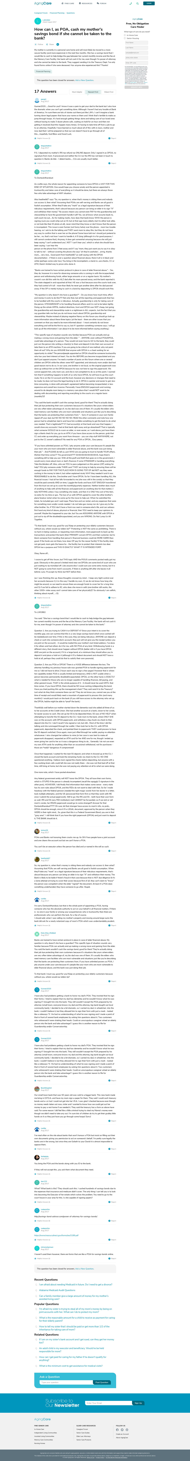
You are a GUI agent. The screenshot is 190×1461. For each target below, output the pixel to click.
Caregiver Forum (82, 1429)
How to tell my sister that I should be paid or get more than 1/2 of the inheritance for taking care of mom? (74, 1328)
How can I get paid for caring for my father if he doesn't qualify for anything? (72, 1359)
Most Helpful (77, 92)
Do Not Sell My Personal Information (116, 1457)
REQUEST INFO (136, 87)
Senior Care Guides (83, 1433)
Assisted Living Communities (44, 1436)
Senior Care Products (84, 1440)
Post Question (102, 1382)
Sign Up (138, 1403)
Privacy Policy (133, 82)
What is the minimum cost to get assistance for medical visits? (70, 1365)
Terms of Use (90, 1457)
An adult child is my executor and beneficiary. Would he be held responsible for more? (71, 1350)
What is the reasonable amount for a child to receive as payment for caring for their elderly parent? (77, 1319)
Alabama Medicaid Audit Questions (57, 1290)
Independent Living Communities (45, 1433)
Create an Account (122, 1434)
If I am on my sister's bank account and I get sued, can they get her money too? (76, 1341)
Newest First (93, 92)
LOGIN (149, 3)
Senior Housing (133, 38)
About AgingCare (122, 1438)
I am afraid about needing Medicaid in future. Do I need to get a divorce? (75, 1284)
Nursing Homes (39, 1443)
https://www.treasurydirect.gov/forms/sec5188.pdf (56, 1235)
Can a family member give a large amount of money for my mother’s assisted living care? (73, 1297)
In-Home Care (132, 35)
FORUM (103, 3)
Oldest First (108, 92)
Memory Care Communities (43, 1440)
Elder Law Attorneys (84, 1436)
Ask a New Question (84, 80)
